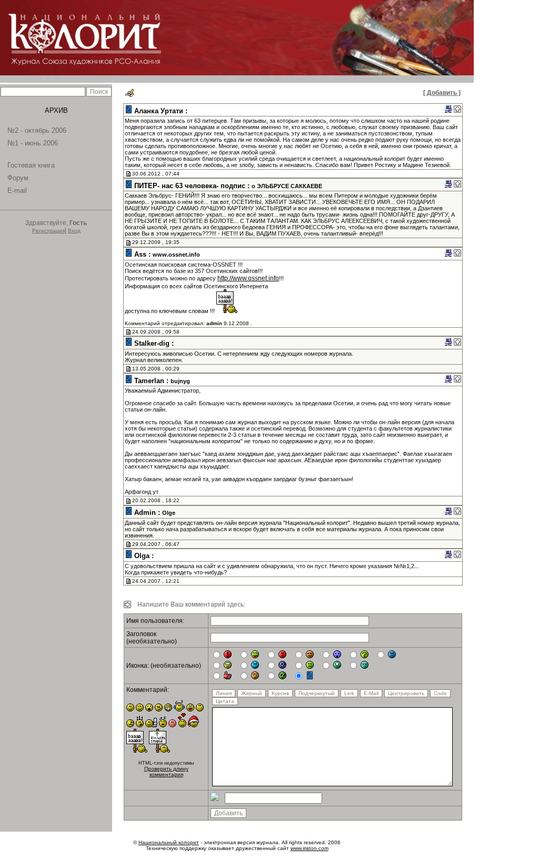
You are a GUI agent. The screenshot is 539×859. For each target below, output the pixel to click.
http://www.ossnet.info (248, 278)
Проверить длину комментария (166, 771)
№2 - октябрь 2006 (36, 130)
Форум (17, 178)
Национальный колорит (168, 842)
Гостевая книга (31, 165)
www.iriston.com (309, 848)
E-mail (17, 190)
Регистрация (48, 230)
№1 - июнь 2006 (32, 143)
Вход (74, 230)
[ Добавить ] (442, 92)
